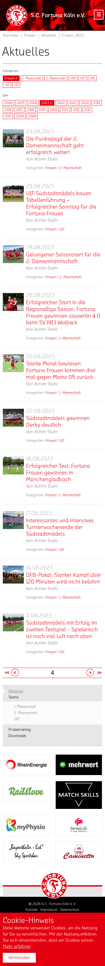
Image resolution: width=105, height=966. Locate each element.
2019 (96, 103)
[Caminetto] (78, 851)
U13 (7, 85)
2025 (21, 103)
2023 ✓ (47, 103)
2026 (8, 103)
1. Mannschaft (31, 78)
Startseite (10, 35)
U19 (73, 78)
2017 (19, 109)
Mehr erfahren (17, 946)
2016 (30, 109)
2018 (7, 109)
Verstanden (19, 957)
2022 (61, 103)
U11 (16, 85)
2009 (20, 116)
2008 (32, 116)
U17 (82, 78)
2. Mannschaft (56, 78)
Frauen (51, 168)
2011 (87, 109)
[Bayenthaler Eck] (26, 851)
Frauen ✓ (11, 78)
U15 (92, 78)
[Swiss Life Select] (78, 825)
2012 (76, 109)
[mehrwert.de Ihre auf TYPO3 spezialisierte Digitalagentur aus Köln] (78, 764)
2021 (72, 103)
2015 (42, 109)
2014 (53, 109)
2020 (85, 103)
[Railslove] (26, 791)
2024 (33, 103)
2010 (7, 116)
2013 (65, 109)
